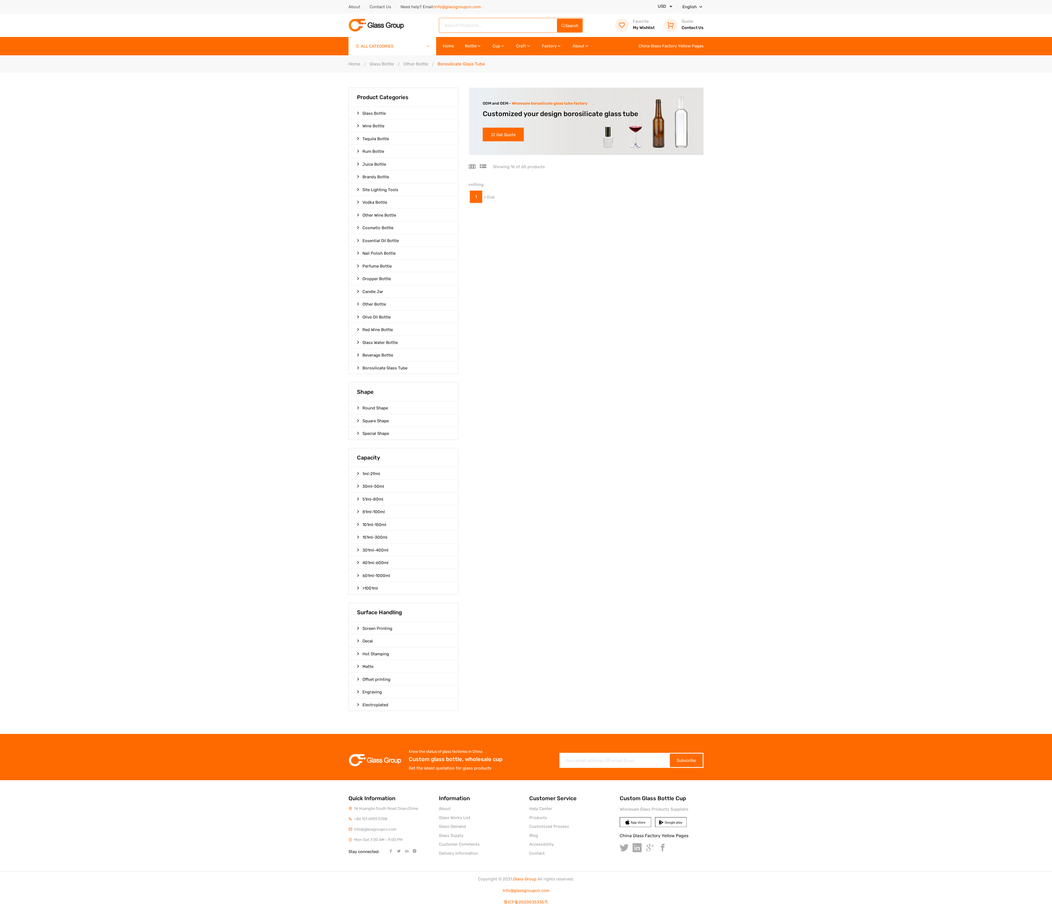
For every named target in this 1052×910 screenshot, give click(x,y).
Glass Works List (454, 817)
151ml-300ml (374, 537)
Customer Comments (459, 844)
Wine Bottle (373, 126)
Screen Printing (377, 628)
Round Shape (375, 408)
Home (448, 46)
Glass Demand (452, 826)
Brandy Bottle (375, 176)
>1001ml (370, 588)
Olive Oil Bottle (376, 317)
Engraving (372, 692)
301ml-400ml (375, 550)
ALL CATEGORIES (377, 46)
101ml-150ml (374, 524)
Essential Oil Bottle (380, 240)
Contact (537, 853)
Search (571, 25)
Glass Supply (451, 835)
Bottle (471, 46)
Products (538, 817)
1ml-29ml (371, 473)
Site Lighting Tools (380, 189)
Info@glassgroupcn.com (526, 890)
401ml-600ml (375, 562)
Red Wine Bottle (377, 329)
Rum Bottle (373, 151)
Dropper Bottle (376, 278)
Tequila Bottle (375, 138)
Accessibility (541, 844)
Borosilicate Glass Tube (384, 368)
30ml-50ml (373, 486)
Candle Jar (372, 291)
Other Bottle (415, 64)
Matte (367, 666)
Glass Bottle (382, 64)
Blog (533, 835)
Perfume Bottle (377, 266)
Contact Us (380, 6)
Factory (549, 46)
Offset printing (376, 679)
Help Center (540, 808)
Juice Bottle (374, 164)
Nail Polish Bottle (379, 253)
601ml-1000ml (376, 575)
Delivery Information (458, 853)
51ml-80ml (372, 499)
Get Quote (506, 134)
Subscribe (686, 760)
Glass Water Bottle (380, 342)
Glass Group (524, 879)
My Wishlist (643, 24)
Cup (496, 46)
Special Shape (375, 433)
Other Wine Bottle (379, 215)
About (354, 6)
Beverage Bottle (377, 355)
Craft (521, 46)
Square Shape (375, 420)
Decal (367, 641)
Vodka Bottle (374, 202)
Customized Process (549, 826)
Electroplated (375, 704)
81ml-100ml (373, 511)
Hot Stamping (375, 653)
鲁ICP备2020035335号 (526, 902)
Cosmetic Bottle (377, 227)
